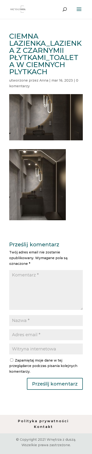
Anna (43, 80)
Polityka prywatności (43, 421)
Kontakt (43, 427)
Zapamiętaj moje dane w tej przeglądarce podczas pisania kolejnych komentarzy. (43, 366)
